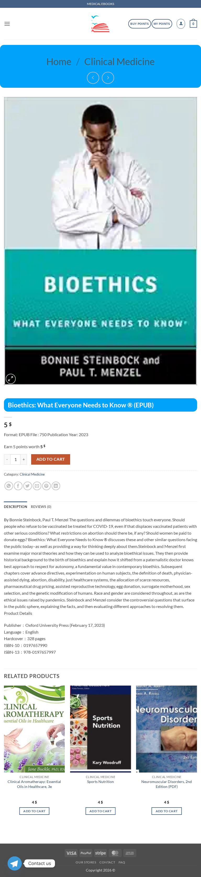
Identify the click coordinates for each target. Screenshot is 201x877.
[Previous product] (108, 78)
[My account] (181, 24)
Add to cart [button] (34, 811)
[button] (7, 23)
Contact (107, 862)
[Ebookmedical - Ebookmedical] (100, 24)
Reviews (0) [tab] (41, 507)
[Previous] (4, 755)
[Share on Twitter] (27, 486)
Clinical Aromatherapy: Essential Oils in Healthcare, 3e (34, 784)
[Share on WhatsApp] (8, 486)
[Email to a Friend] (37, 486)
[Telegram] (15, 863)
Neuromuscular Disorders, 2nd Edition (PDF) (166, 784)
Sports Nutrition (100, 781)
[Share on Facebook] (18, 486)
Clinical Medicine (119, 61)
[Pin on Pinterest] (46, 486)
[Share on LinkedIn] (56, 486)
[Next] (197, 755)
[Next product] (93, 78)
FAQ (122, 862)
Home (58, 61)
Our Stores (86, 862)
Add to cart (50, 459)
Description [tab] (15, 507)
